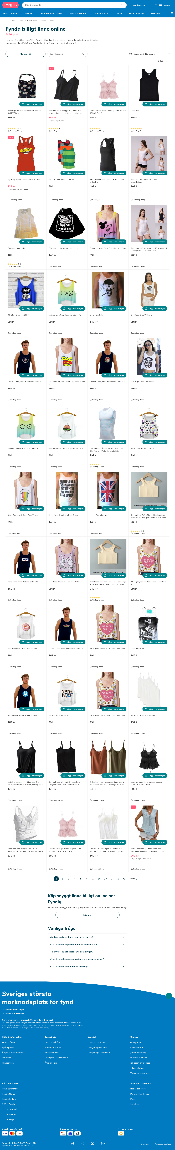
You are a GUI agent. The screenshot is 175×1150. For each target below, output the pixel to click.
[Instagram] (82, 1143)
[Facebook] (103, 1143)
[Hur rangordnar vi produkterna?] (130, 54)
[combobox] (74, 5)
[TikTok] (72, 1143)
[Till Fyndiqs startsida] (10, 5)
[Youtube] (93, 1143)
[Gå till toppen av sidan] (169, 996)
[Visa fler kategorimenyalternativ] (172, 13)
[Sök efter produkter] (123, 5)
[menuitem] (10, 13)
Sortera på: (139, 54)
